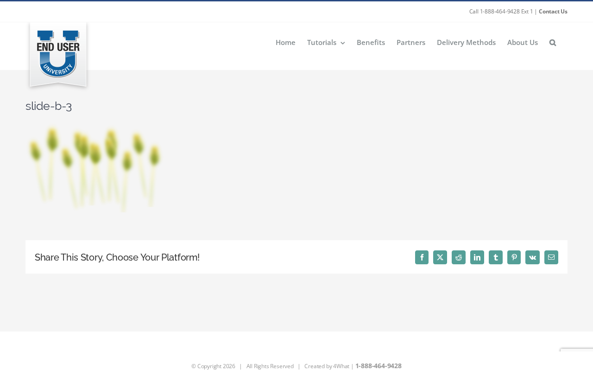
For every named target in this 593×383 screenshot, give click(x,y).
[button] (552, 42)
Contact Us (553, 11)
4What (341, 366)
